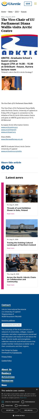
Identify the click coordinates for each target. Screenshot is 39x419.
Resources (7, 380)
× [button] (37, 389)
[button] (20, 415)
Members (6, 373)
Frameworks (17, 353)
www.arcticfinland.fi (8, 130)
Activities (8, 377)
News (10, 11)
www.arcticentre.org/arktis (11, 151)
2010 (17, 11)
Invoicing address (8, 320)
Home (3, 11)
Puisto (15, 350)
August (23, 11)
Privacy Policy (7, 357)
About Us (7, 369)
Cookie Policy (7, 361)
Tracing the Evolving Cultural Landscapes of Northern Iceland (21, 243)
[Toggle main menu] (35, 4)
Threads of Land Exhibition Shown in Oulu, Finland (19, 209)
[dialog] (19, 403)
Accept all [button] (10, 410)
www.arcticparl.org (8, 132)
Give (28, 3)
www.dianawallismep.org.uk (12, 139)
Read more (10, 214)
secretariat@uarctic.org (11, 325)
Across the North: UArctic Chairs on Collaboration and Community (21, 279)
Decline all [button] (28, 410)
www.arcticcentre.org (9, 127)
